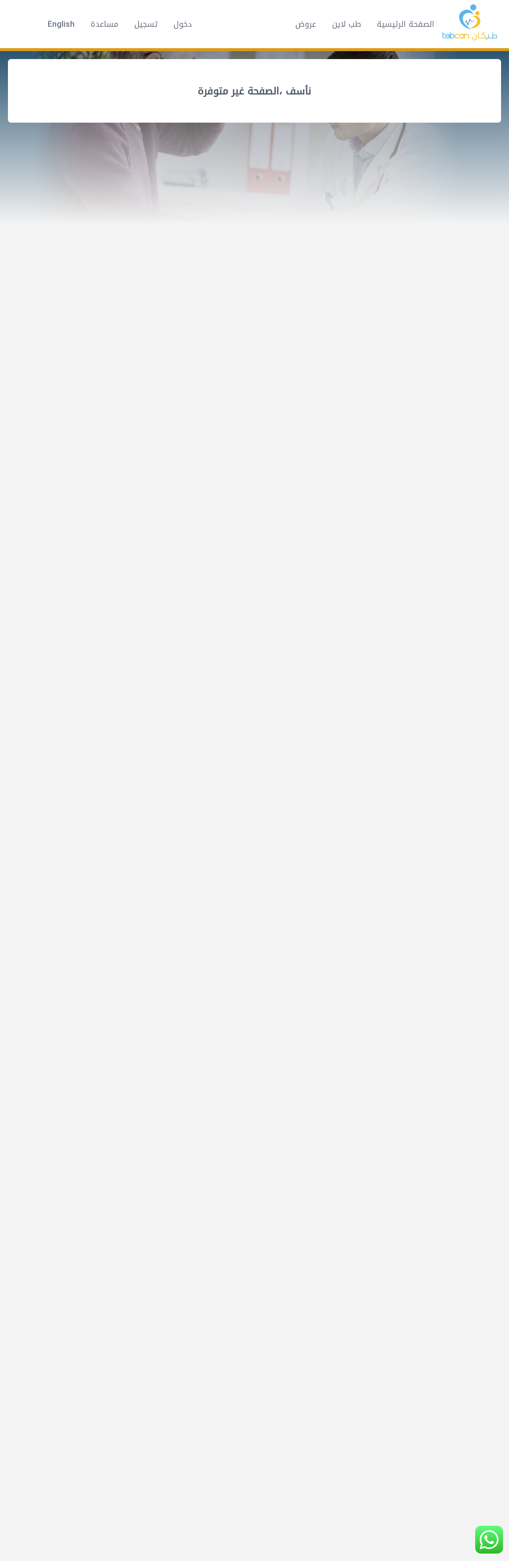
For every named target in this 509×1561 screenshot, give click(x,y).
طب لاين (346, 24)
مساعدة (104, 24)
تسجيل (146, 24)
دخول (182, 24)
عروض (305, 24)
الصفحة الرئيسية (405, 24)
